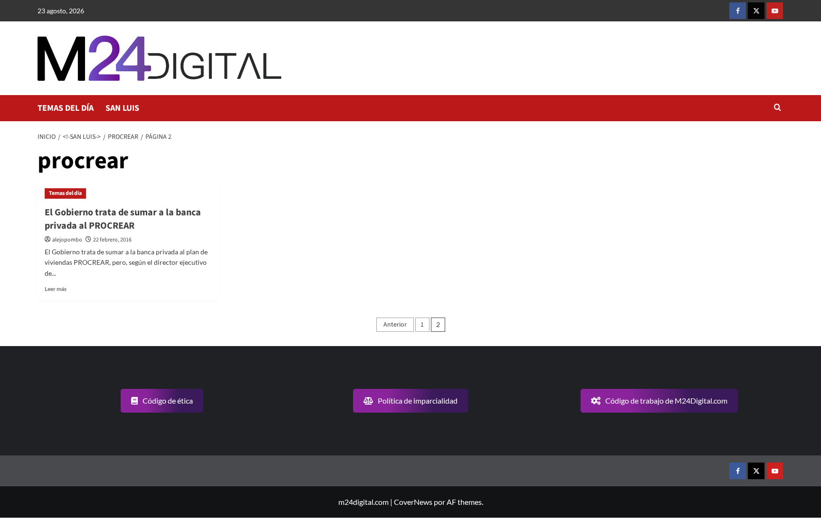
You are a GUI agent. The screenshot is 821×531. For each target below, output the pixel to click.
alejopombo (67, 240)
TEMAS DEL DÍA (66, 108)
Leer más (56, 288)
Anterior (395, 324)
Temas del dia (65, 193)
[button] (777, 108)
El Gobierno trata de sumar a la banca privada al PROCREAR (123, 219)
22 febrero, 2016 (112, 240)
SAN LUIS (122, 108)
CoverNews (413, 501)
